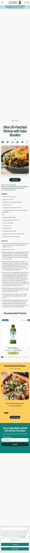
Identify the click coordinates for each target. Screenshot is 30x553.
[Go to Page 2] (6, 357)
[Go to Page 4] (13, 357)
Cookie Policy (22, 537)
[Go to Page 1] (2, 357)
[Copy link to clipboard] (27, 142)
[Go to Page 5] (17, 357)
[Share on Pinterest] (17, 142)
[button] (2, 2)
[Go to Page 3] (9, 357)
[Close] (28, 528)
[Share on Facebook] (2, 142)
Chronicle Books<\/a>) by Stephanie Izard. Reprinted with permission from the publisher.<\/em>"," (14, 188)
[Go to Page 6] (20, 357)
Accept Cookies (15, 549)
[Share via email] (22, 142)
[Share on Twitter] (7, 142)
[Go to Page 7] (24, 357)
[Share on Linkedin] (12, 142)
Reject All (15, 544)
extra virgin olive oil (10, 264)
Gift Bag (10, 6)
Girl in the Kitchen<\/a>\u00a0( (8, 185)
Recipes (13, 120)
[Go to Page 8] (28, 357)
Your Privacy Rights (15, 540)
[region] (15, 539)
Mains (17, 120)
